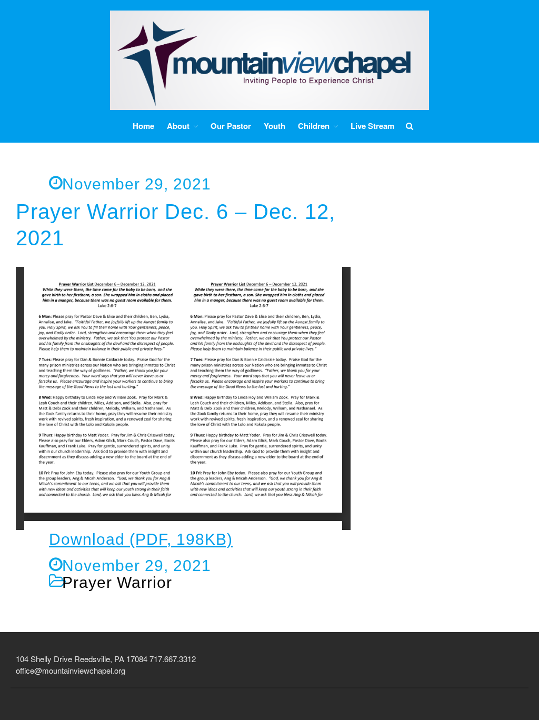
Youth (274, 126)
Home (143, 126)
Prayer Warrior (117, 582)
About (178, 126)
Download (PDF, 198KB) (141, 539)
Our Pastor (231, 126)
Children (314, 126)
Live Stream (372, 126)
